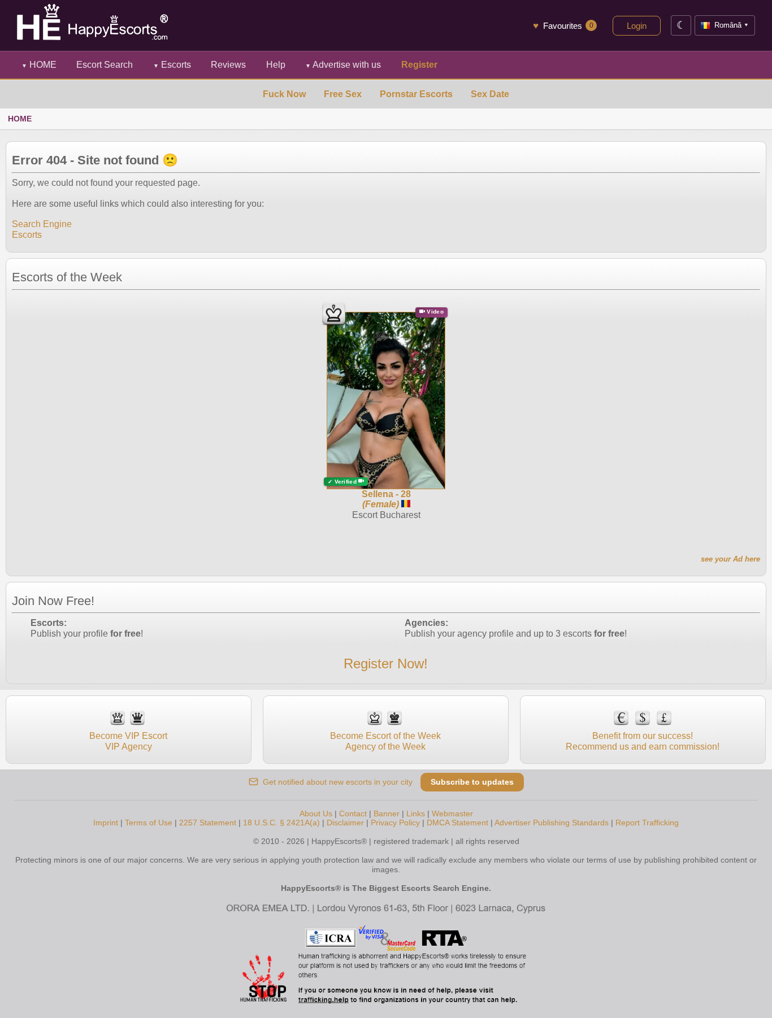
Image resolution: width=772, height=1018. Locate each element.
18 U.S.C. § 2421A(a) (281, 822)
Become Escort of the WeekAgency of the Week (385, 741)
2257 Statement (207, 822)
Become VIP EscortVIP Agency (128, 741)
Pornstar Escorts (416, 94)
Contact (353, 813)
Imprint (105, 822)
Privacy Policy (395, 822)
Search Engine (42, 224)
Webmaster (452, 813)
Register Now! (386, 663)
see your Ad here (730, 559)
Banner (387, 813)
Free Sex (343, 94)
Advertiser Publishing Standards (552, 822)
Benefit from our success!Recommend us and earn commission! (642, 741)
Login (637, 26)
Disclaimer (345, 822)
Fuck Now (284, 94)
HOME (39, 64)
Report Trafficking (647, 822)
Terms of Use (148, 822)
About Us (316, 813)
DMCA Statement (457, 822)
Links (415, 813)
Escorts (172, 64)
